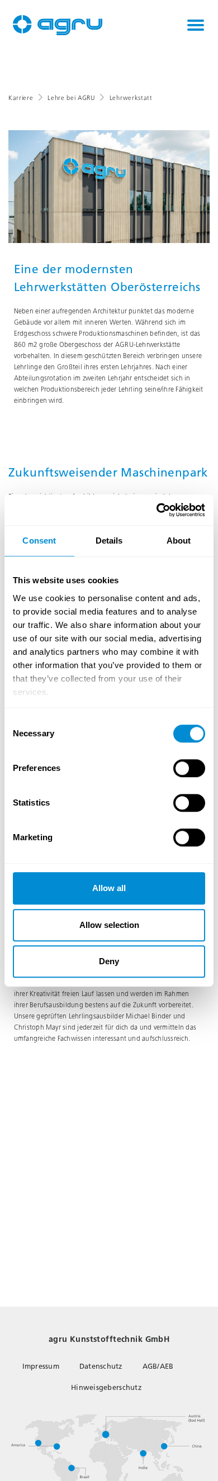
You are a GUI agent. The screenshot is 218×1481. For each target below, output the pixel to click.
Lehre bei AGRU (71, 98)
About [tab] (179, 540)
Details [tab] (109, 540)
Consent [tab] (39, 540)
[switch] (189, 768)
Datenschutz (100, 1366)
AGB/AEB (158, 1366)
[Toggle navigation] (196, 25)
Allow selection (109, 925)
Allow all (109, 888)
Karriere (20, 98)
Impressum (40, 1366)
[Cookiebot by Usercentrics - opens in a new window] (156, 510)
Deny (109, 961)
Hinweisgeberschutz (106, 1387)
